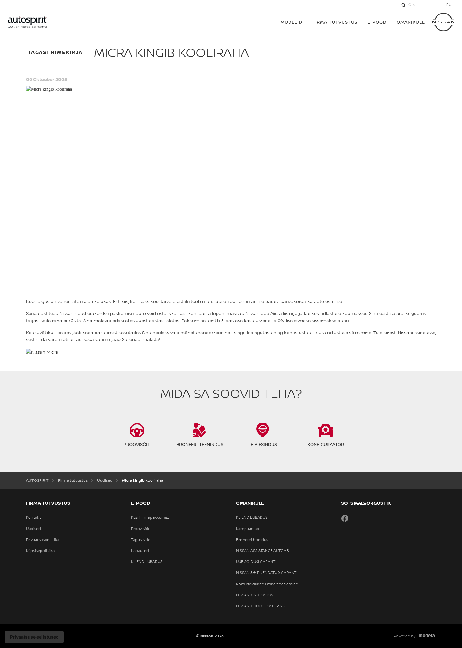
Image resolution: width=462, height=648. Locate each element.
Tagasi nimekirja (55, 51)
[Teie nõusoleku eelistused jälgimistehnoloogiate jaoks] (34, 637)
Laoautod (140, 550)
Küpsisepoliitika (40, 550)
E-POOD (377, 22)
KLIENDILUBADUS (146, 561)
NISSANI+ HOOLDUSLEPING (260, 606)
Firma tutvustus (334, 22)
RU (449, 4)
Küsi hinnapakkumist (150, 517)
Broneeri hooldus (252, 539)
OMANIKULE (411, 22)
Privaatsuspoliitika (42, 539)
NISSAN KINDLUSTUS (254, 595)
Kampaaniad (247, 528)
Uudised (33, 528)
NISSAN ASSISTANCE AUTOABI (263, 550)
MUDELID (291, 22)
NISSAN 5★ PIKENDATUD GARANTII (267, 572)
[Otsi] (403, 4)
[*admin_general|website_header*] (443, 22)
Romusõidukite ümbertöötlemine (267, 584)
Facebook (345, 518)
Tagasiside (140, 539)
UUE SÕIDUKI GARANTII (256, 561)
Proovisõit (140, 528)
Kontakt (33, 517)
